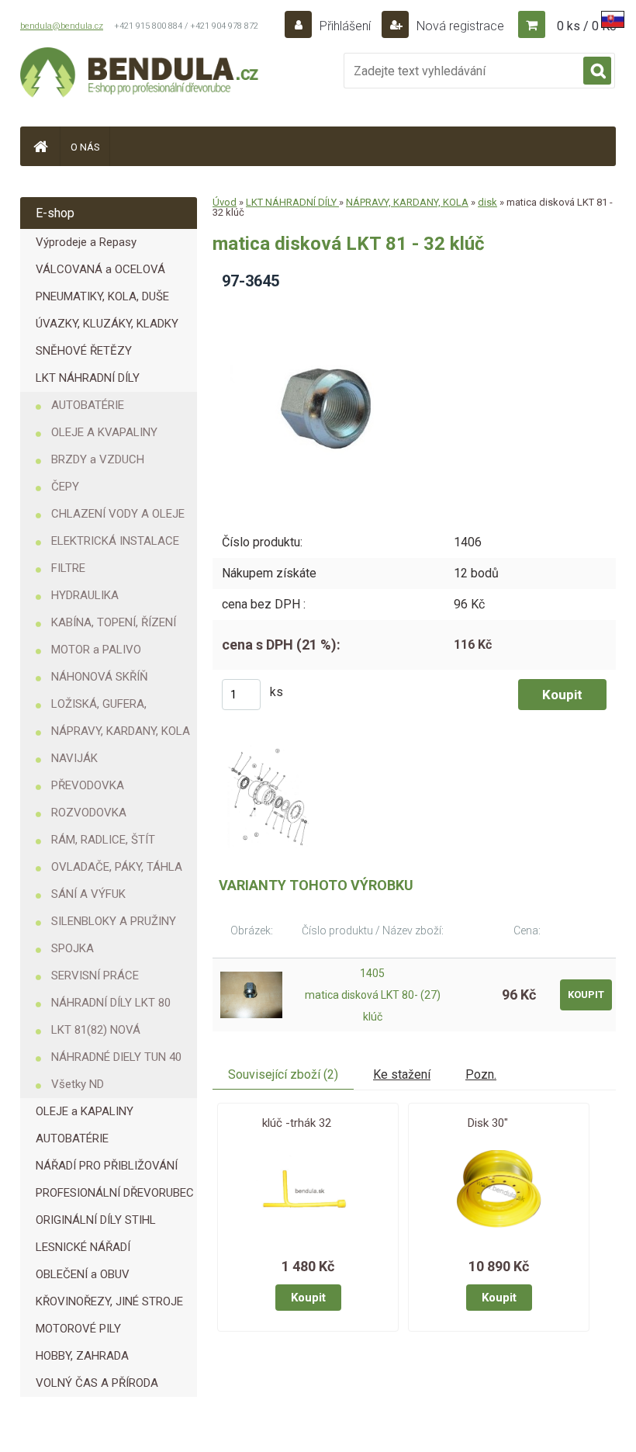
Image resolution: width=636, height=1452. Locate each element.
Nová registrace (458, 26)
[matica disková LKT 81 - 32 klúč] (332, 307)
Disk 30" (488, 1123)
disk (487, 202)
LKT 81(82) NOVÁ (95, 1030)
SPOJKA (72, 948)
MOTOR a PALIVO (96, 650)
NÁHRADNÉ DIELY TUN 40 (116, 1057)
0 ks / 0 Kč (586, 26)
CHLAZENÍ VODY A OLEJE (118, 514)
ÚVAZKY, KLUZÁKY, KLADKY (107, 324)
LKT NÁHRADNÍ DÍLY (88, 378)
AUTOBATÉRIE (87, 405)
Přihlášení (345, 26)
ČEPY (65, 487)
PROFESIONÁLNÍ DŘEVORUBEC (115, 1193)
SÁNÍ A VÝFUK (88, 894)
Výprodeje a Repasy (86, 242)
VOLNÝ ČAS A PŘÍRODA (97, 1383)
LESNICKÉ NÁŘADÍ (83, 1247)
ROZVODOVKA (88, 813)
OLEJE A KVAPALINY (104, 432)
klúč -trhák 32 (296, 1123)
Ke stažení (401, 1074)
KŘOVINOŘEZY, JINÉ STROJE (109, 1301)
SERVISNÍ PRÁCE (95, 975)
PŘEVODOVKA (87, 785)
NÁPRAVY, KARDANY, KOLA (120, 731)
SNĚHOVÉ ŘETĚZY (84, 351)
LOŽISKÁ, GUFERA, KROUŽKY (99, 707)
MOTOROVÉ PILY (78, 1329)
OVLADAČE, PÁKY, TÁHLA (116, 867)
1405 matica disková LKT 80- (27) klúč (373, 995)
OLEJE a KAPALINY (84, 1111)
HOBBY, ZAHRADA (82, 1356)
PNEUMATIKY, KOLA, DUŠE (102, 296)
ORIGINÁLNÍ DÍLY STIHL (96, 1220)
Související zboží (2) (283, 1074)
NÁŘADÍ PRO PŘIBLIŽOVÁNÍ (107, 1166)
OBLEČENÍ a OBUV (83, 1274)
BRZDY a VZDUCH (97, 459)
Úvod (225, 202)
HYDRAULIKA (85, 595)
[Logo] (140, 74)
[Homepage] (40, 146)
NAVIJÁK (74, 758)
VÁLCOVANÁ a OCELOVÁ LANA (100, 272)
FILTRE (68, 568)
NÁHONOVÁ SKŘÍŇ (99, 677)
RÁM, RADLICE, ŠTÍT (103, 840)
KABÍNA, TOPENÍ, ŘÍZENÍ (113, 622)
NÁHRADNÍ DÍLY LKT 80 (111, 1003)
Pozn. (480, 1074)
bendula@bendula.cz (61, 26)
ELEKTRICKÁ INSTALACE (115, 541)
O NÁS (85, 147)
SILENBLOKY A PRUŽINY (113, 921)
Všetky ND (77, 1084)
